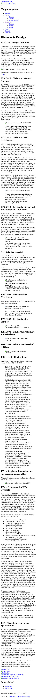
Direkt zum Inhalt (6, 1)
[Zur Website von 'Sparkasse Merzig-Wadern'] (10, 678)
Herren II (11, 25)
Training (11, 18)
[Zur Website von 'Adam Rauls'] (5, 671)
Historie (11, 17)
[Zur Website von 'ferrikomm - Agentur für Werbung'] (12, 674)
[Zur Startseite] (8, 3)
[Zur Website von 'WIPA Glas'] (5, 673)
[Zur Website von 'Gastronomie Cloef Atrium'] (10, 676)
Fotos (2, 74)
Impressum (8, 686)
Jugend (11, 27)
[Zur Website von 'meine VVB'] (5, 669)
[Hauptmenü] (1, 5)
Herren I (11, 24)
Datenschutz (8, 688)
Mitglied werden (14, 20)
